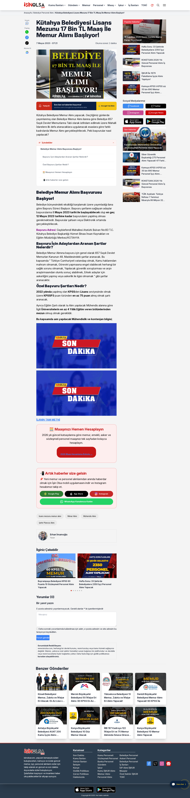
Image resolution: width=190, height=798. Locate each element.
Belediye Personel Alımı (43, 13)
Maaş (111, 5)
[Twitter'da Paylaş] (27, 43)
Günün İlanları (80, 761)
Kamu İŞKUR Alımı (106, 771)
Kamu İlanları (56, 5)
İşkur (121, 5)
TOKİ (144, 5)
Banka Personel (105, 761)
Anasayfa (28, 13)
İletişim (76, 764)
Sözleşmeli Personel (108, 758)
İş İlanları (133, 5)
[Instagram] (162, 763)
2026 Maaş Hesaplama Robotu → (76, 454)
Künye (76, 767)
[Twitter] (155, 763)
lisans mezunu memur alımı (50, 516)
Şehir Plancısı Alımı (46, 523)
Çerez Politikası (81, 774)
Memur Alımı (104, 774)
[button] (113, 566)
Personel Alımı (105, 777)
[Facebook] (149, 763)
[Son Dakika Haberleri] (152, 5)
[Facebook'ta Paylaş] (27, 37)
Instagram (103, 494)
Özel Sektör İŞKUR (129, 774)
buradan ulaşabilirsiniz (48, 656)
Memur (86, 5)
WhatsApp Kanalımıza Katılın (78, 501)
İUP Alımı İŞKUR (127, 767)
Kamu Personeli (105, 755)
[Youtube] (168, 763)
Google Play (53, 494)
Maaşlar (123, 771)
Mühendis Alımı (89, 516)
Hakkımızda (79, 777)
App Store (78, 494)
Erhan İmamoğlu (58, 534)
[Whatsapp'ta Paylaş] (27, 32)
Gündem (73, 5)
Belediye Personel (129, 755)
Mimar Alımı (72, 516)
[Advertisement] (144, 220)
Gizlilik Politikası (81, 771)
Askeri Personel (128, 758)
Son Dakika (78, 755)
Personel (98, 5)
